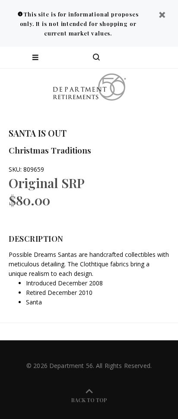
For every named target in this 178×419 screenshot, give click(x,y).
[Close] (162, 16)
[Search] (96, 57)
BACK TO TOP (89, 400)
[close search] (164, 57)
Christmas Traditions (50, 150)
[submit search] (136, 57)
